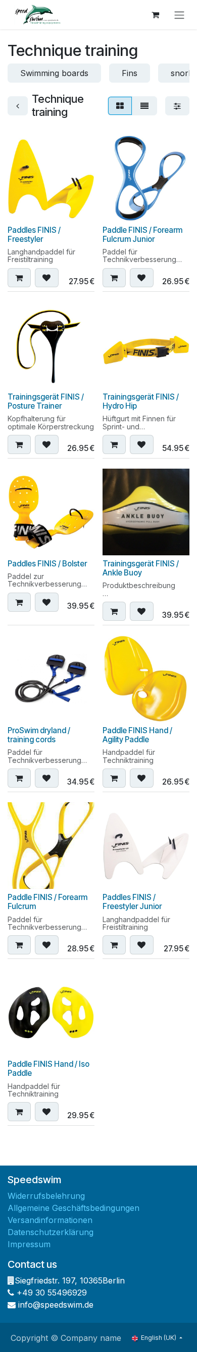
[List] (144, 105)
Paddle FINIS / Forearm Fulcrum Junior (142, 234)
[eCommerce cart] (155, 15)
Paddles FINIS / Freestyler (34, 234)
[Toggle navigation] (179, 14)
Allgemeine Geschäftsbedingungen (73, 1208)
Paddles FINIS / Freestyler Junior (132, 901)
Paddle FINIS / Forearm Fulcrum (47, 901)
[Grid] (120, 105)
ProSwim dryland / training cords (39, 735)
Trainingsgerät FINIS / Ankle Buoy (141, 568)
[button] (19, 277)
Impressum (29, 1244)
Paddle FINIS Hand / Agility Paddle (137, 735)
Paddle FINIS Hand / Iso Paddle (48, 1068)
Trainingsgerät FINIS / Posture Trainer (46, 401)
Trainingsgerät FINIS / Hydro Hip (141, 401)
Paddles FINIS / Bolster (47, 563)
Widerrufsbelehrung (46, 1196)
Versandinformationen (50, 1220)
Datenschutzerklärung (50, 1232)
